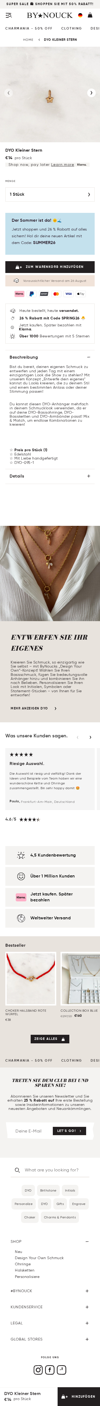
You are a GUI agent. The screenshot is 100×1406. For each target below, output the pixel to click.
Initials (70, 1190)
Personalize (24, 1204)
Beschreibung (24, 357)
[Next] (91, 93)
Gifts (60, 1204)
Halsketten (24, 1270)
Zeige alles (46, 1039)
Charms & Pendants (60, 1217)
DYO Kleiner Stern (60, 40)
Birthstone (48, 1190)
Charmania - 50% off (29, 28)
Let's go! (66, 1131)
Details (17, 476)
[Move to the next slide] (90, 737)
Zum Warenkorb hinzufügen (55, 267)
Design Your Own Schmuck (39, 1258)
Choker (29, 1217)
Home (28, 40)
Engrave (79, 1204)
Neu (18, 1252)
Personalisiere (27, 1276)
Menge (10, 181)
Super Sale (17, 4)
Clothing (71, 28)
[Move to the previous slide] (77, 737)
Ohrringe (23, 1264)
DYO (28, 1190)
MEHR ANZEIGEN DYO (29, 708)
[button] (80, 15)
